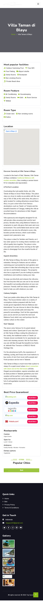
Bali (5, 502)
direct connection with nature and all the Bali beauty (21, 367)
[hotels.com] (12, 421)
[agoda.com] (12, 409)
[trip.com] (9, 415)
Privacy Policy (9, 505)
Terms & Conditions (11, 508)
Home (13, 34)
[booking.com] (10, 397)
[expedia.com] (12, 402)
